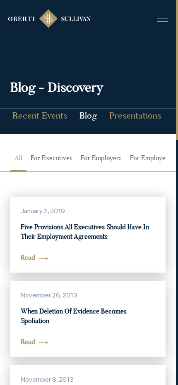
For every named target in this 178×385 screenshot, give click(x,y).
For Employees (151, 158)
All (18, 158)
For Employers (101, 158)
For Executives (51, 158)
